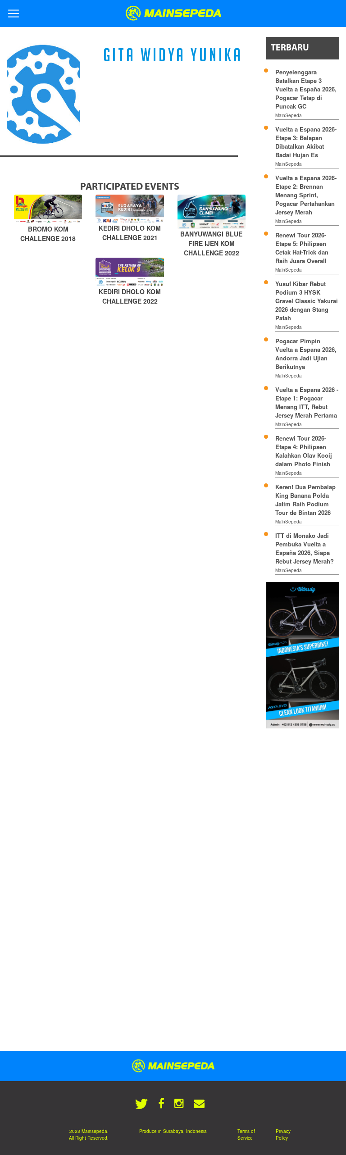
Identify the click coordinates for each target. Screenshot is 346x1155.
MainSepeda (288, 115)
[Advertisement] (306, 872)
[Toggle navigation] (13, 13)
